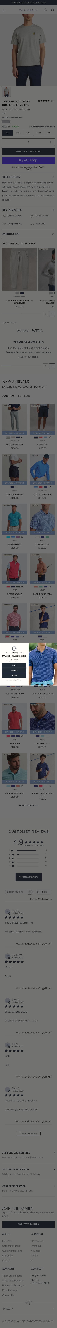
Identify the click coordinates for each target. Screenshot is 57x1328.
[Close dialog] (56, 644)
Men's (14, 665)
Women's (14, 670)
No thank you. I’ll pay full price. (14, 680)
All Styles (14, 675)
